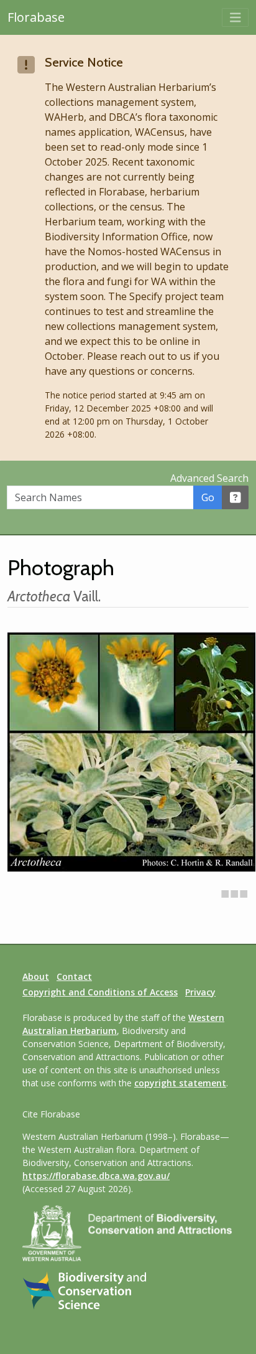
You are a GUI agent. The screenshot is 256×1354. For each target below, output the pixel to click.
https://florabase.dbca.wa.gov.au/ (96, 1176)
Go (207, 497)
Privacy (200, 992)
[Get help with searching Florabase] (235, 497)
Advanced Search (209, 478)
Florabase (36, 17)
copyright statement (180, 1083)
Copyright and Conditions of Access (100, 992)
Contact (74, 976)
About (35, 976)
